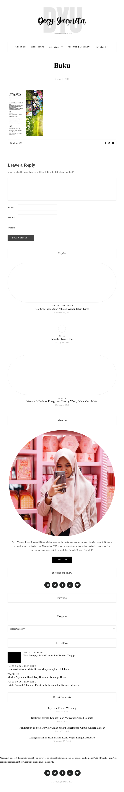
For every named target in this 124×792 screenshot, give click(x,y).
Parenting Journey (79, 47)
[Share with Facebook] (105, 143)
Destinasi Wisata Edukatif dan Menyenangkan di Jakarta (39, 669)
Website (11, 227)
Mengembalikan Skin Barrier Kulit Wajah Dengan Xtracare (62, 737)
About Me (21, 47)
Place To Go (15, 666)
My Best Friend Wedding (62, 707)
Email (11, 217)
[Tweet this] (109, 143)
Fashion (55, 306)
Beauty (62, 398)
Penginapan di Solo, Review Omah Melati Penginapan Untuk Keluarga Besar (62, 727)
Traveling (100, 47)
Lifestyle (54, 47)
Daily (62, 336)
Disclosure (37, 47)
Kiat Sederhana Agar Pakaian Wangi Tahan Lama (62, 308)
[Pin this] (113, 143)
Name (11, 207)
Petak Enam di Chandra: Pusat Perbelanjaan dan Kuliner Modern (43, 684)
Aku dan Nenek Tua (62, 338)
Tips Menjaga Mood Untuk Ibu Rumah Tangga (49, 655)
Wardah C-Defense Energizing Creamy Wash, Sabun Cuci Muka (62, 401)
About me (62, 560)
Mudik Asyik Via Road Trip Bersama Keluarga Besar (37, 677)
